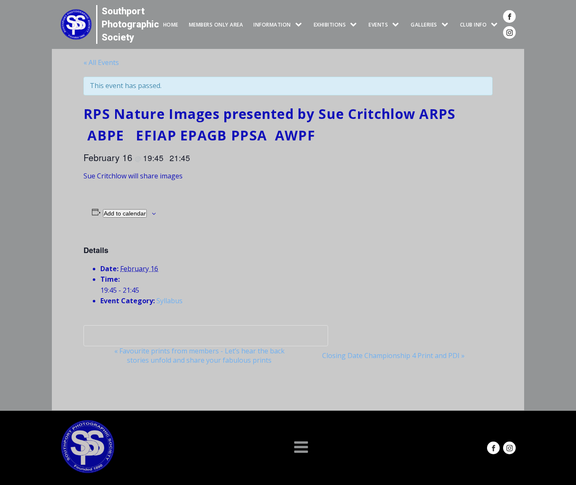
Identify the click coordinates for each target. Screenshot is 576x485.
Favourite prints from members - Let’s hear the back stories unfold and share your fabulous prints (199, 355)
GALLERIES (424, 24)
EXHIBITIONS (330, 24)
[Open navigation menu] (301, 448)
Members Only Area (216, 24)
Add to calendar (125, 213)
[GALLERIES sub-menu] (446, 24)
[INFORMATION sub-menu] (300, 24)
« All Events (101, 62)
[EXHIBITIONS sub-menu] (355, 24)
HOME (170, 24)
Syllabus (169, 300)
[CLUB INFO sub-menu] (496, 24)
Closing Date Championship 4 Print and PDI (393, 355)
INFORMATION (272, 24)
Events (378, 24)
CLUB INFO (473, 24)
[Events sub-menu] (397, 24)
